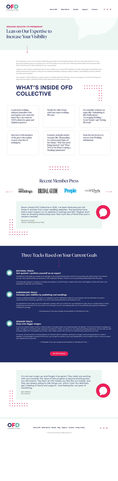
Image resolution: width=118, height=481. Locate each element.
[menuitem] (53, 9)
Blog (58, 427)
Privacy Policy (80, 427)
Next (108, 190)
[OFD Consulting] (12, 7)
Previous (9, 192)
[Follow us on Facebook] (104, 9)
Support (85, 9)
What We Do (65, 9)
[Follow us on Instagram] (107, 9)
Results (75, 9)
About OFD (53, 9)
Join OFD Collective (59, 353)
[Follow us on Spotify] (110, 9)
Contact (94, 9)
